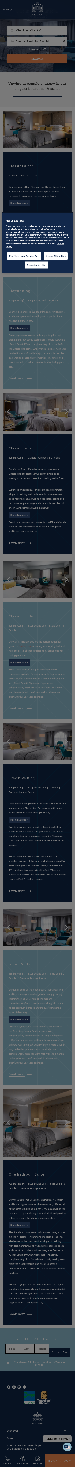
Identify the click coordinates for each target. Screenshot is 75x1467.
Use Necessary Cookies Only (24, 256)
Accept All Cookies (56, 256)
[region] (37, 242)
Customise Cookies (37, 265)
